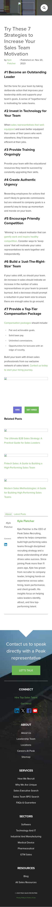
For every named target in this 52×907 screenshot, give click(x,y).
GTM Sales (26, 854)
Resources (26, 868)
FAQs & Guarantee (26, 803)
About (8, 514)
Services (26, 770)
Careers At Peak (26, 751)
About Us (26, 733)
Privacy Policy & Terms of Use (26, 898)
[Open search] (44, 7)
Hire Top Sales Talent (26, 698)
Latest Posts (20, 514)
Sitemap (26, 757)
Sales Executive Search (26, 791)
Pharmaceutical (26, 848)
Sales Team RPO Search (26, 797)
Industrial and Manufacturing (26, 836)
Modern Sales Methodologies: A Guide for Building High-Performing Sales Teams (25, 493)
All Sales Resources (26, 882)
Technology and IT (26, 830)
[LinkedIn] (5, 544)
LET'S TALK (26, 670)
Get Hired (32, 409)
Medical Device (26, 842)
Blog (26, 876)
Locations (26, 745)
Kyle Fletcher (11, 61)
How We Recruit (26, 779)
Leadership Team (26, 739)
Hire (17, 409)
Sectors (26, 816)
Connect (26, 689)
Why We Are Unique (26, 785)
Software (26, 824)
